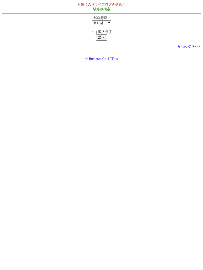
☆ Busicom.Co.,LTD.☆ (101, 59)
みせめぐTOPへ (189, 46)
